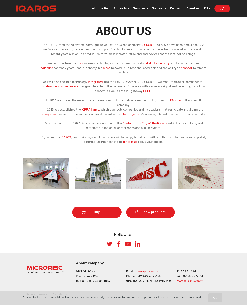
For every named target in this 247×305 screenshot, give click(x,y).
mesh (106, 68)
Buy (100, 212)
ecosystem (49, 114)
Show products (154, 212)
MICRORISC (148, 45)
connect (186, 68)
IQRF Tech (177, 100)
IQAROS (66, 137)
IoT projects (131, 114)
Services (139, 8)
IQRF (80, 63)
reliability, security (156, 63)
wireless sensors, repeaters (59, 86)
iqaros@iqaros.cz (146, 271)
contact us (129, 142)
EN (206, 8)
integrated (95, 82)
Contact (176, 8)
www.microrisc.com (189, 280)
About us (193, 8)
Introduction (100, 8)
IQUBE (147, 91)
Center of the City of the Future (144, 123)
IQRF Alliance (90, 109)
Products (120, 8)
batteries (47, 68)
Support (158, 8)
